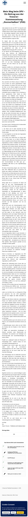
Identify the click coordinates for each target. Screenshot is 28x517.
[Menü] (24, 3)
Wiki (14, 495)
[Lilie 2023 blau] (11, 3)
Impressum (4, 495)
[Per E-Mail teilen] (14, 434)
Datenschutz (9, 495)
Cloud (16, 495)
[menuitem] (24, 3)
